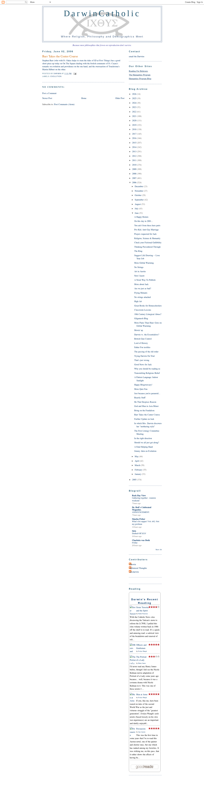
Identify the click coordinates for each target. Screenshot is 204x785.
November (139, 190)
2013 (134, 151)
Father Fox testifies (142, 347)
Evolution (56, 76)
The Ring (138, 251)
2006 (134, 182)
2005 (134, 479)
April (137, 460)
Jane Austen (141, 732)
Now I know (139, 275)
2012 (134, 155)
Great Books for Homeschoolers (148, 305)
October (138, 195)
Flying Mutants (140, 292)
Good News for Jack (143, 364)
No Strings (139, 267)
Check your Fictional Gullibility (147, 242)
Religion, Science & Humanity (147, 238)
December (139, 186)
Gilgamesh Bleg (141, 318)
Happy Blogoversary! (143, 384)
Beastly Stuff (139, 397)
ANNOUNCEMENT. (140, 512)
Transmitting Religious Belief (147, 373)
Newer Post (47, 98)
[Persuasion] (133, 735)
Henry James (142, 663)
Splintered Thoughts (138, 568)
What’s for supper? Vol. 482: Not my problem (145, 522)
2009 (134, 169)
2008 (134, 173)
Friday (135, 542)
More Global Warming (144, 262)
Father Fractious (143, 614)
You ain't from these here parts (147, 225)
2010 (134, 164)
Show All (159, 549)
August (138, 204)
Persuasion (140, 728)
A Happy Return (141, 216)
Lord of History (141, 343)
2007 (134, 178)
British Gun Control (143, 338)
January (138, 474)
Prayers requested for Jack (145, 233)
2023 (134, 107)
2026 (134, 94)
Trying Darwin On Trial (144, 355)
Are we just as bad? (142, 288)
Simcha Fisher (138, 518)
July (137, 208)
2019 (134, 124)
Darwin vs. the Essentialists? (146, 334)
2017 (134, 133)
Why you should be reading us (147, 368)
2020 (134, 120)
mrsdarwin (134, 571)
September (139, 199)
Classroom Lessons (142, 309)
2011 (134, 160)
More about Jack (141, 284)
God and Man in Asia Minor (146, 406)
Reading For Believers (138, 71)
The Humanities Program (139, 74)
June (137, 213)
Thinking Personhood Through (147, 246)
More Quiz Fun (140, 389)
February (139, 469)
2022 (134, 111)
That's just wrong (141, 360)
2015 (134, 142)
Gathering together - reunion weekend (144, 499)
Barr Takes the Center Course (147, 414)
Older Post (119, 98)
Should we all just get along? (146, 442)
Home (83, 98)
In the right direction (143, 438)
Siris (134, 530)
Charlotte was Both (141, 540)
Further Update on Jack (144, 418)
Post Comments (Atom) (64, 104)
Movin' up (138, 330)
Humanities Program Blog (140, 78)
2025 (134, 98)
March (138, 465)
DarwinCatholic (102, 13)
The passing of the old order (146, 351)
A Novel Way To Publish (144, 279)
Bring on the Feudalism (144, 410)
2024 (134, 102)
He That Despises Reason (145, 401)
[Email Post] (74, 74)
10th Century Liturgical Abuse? (147, 314)
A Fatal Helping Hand (143, 446)
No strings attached (142, 297)
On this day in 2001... (143, 221)
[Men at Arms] (133, 700)
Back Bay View (139, 495)
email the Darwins (136, 56)
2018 (134, 129)
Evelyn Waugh (142, 651)
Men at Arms (142, 694)
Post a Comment (49, 93)
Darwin (133, 564)
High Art (138, 301)
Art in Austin (140, 271)
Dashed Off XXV (139, 533)
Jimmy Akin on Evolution (145, 451)
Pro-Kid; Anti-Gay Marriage (146, 229)
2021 (134, 116)
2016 (134, 138)
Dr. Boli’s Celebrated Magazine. (141, 508)
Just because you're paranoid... (147, 393)
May (137, 456)
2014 (134, 147)
